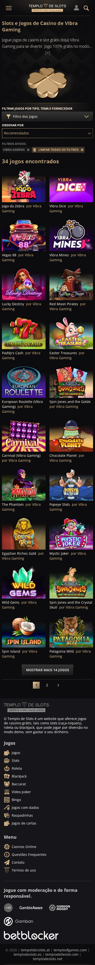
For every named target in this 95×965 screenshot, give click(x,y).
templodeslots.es (27, 954)
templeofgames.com (70, 950)
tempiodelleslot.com (61, 954)
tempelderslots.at (35, 950)
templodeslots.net (47, 958)
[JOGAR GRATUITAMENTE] (24, 185)
